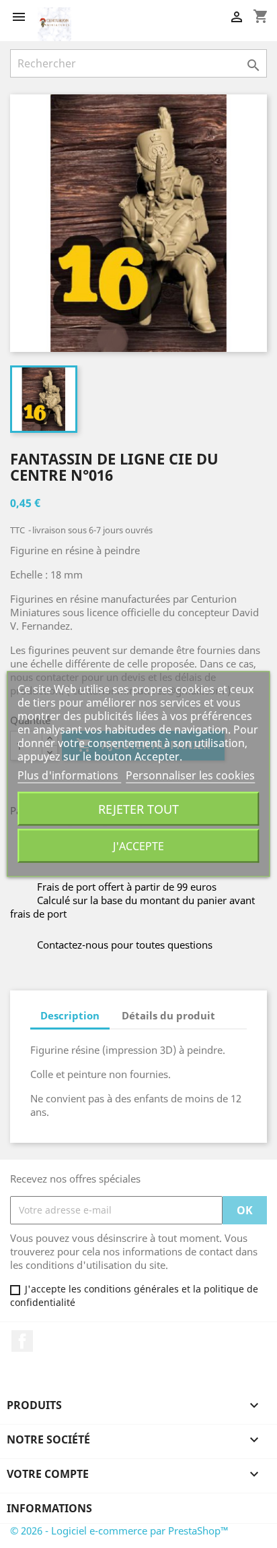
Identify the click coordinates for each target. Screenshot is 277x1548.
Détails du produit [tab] (168, 1015)
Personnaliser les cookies (190, 775)
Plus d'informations (69, 775)
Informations (49, 1508)
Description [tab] (70, 1015)
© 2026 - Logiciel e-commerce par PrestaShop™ (119, 1530)
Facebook (22, 1341)
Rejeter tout (138, 808)
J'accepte (138, 846)
